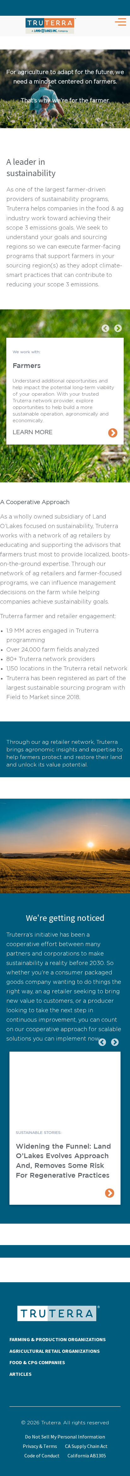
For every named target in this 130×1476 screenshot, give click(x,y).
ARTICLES (20, 1374)
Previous (105, 327)
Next (117, 327)
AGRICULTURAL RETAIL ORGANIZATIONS (54, 1351)
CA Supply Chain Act (86, 1446)
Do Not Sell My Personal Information (65, 1436)
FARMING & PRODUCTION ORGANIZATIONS (57, 1339)
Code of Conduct (42, 1455)
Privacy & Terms (40, 1446)
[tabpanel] (65, 391)
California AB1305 (87, 1455)
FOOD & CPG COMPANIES (37, 1362)
